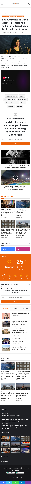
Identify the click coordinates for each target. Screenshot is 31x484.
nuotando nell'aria (12, 103)
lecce (22, 96)
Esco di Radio (10, 13)
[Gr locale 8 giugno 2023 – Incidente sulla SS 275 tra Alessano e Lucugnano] (6, 348)
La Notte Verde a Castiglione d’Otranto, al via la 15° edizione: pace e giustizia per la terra (8, 212)
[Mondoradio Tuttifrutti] (12, 3)
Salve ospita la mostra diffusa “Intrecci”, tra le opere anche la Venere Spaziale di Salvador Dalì (8, 232)
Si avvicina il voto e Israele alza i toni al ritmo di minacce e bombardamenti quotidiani (22, 395)
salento (11, 106)
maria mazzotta (10, 99)
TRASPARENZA (5, 461)
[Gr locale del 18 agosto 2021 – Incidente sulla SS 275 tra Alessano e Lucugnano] (6, 324)
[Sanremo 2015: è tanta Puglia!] (6, 316)
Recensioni (20, 16)
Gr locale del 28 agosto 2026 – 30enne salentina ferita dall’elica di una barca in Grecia (22, 212)
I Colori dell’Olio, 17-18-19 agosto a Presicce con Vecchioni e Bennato (19, 340)
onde (23, 103)
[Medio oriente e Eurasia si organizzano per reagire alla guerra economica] (15, 450)
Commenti (25, 308)
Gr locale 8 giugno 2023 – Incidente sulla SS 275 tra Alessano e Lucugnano (19, 347)
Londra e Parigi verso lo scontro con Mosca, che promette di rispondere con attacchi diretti (23, 232)
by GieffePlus (15, 470)
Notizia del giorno (13, 16)
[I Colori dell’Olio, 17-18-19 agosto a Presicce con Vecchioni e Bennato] (6, 341)
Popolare (5, 308)
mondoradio (22, 99)
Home (4, 13)
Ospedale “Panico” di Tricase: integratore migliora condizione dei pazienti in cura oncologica (20, 331)
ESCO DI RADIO (12, 96)
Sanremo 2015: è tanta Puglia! (20, 313)
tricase (20, 106)
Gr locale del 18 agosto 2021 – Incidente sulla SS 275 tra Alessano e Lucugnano (20, 323)
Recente (15, 308)
